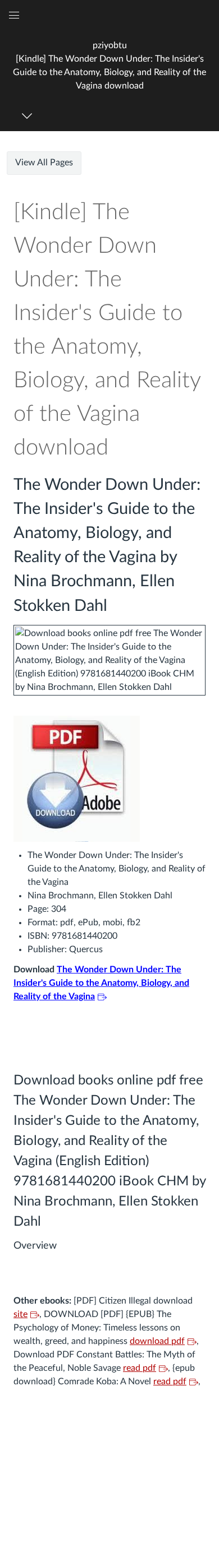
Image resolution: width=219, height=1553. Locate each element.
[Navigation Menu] (28, 116)
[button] (109, 65)
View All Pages (44, 162)
